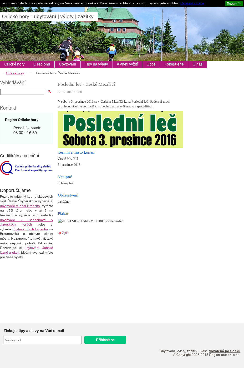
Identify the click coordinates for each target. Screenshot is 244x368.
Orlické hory (14, 64)
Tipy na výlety (96, 64)
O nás (198, 64)
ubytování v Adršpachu (30, 229)
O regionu (41, 64)
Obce (151, 64)
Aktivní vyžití (127, 64)
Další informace (192, 3)
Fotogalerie (174, 64)
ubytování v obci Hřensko (20, 206)
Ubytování (67, 64)
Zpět (65, 233)
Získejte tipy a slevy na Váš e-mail (34, 331)
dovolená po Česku (224, 351)
